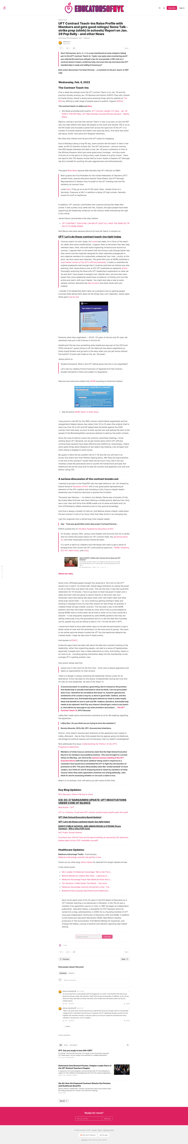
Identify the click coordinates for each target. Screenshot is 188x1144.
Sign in (181, 8)
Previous (66, 959)
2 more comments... (64, 1035)
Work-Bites (72, 170)
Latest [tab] (66, 1045)
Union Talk (62, 20)
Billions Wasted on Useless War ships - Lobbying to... (85, 876)
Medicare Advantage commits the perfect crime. (79, 857)
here (90, 106)
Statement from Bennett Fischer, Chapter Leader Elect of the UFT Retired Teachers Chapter (84, 1067)
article (124, 268)
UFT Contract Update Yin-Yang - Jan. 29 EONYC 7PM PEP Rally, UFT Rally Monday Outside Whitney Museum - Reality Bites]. (95, 114)
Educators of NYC (80, 486)
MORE (93, 381)
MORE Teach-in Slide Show (86, 412)
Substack (84, 1140)
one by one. (74, 297)
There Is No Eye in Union (83, 794)
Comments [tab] (63, 973)
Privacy (94, 1130)
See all (62, 1101)
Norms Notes (86, 862)
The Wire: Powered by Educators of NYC (96, 529)
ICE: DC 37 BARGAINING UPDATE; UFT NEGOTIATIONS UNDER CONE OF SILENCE (92, 801)
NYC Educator (64, 794)
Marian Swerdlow (69, 991)
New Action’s (93, 283)
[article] (94, 1055)
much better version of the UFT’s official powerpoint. (84, 262)
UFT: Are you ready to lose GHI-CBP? (75, 1050)
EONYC (120, 101)
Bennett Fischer (72, 1075)
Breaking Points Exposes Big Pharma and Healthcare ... (86, 891)
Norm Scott (66, 41)
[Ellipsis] (128, 991)
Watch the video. (66, 574)
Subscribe (171, 8)
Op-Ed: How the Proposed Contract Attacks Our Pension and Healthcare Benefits (84, 1084)
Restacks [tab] (71, 973)
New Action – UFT (66, 807)
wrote (94, 241)
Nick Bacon (70, 1057)
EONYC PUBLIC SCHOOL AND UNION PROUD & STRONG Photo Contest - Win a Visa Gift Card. (89, 827)
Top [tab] (61, 1045)
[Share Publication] (164, 8)
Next (123, 959)
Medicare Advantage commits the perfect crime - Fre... (86, 887)
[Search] (160, 8)
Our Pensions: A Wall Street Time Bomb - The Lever (84, 883)
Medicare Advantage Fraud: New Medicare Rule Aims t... (87, 879)
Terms (100, 1130)
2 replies (67, 1026)
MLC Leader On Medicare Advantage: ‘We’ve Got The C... (87, 872)
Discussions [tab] (73, 1045)
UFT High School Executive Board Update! (79, 817)
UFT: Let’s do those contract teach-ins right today (89, 236)
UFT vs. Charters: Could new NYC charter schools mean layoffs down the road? (93, 812)
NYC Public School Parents (70, 832)
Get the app (104, 1135)
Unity (86, 550)
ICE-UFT (64, 550)
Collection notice (108, 1130)
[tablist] (66, 973)
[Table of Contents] (2, 572)
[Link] (55, 82)
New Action (74, 550)
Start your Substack (89, 1135)
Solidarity (125, 548)
